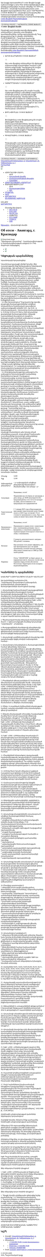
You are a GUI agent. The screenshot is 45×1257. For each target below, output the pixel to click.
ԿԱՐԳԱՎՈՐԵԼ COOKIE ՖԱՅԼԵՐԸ (29, 24)
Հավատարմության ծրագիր (21, 178)
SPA (10, 190)
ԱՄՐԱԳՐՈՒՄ (10, 196)
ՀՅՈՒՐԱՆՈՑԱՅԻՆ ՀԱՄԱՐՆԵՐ (18, 182)
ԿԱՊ (7, 194)
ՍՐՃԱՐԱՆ (9, 192)
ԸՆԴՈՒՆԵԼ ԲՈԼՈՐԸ (8, 24)
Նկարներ (13, 180)
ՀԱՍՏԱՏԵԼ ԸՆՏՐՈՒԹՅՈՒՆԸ (27, 158)
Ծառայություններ (17, 188)
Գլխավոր (5, 225)
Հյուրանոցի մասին (17, 176)
